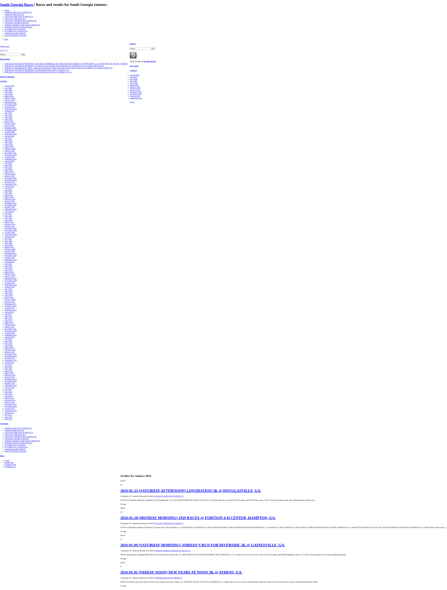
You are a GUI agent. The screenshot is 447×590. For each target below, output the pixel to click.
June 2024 (8, 140)
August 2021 (9, 212)
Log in (7, 460)
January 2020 (10, 251)
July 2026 (8, 88)
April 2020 (9, 245)
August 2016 (9, 337)
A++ (6, 50)
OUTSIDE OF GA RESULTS (16, 31)
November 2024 (11, 130)
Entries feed (9, 463)
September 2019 (11, 260)
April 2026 (9, 94)
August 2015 (9, 363)
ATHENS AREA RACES (14, 14)
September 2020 (11, 235)
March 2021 (9, 222)
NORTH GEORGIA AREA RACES (18, 27)
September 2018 (11, 285)
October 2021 (10, 207)
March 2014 (9, 398)
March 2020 (9, 247)
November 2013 (11, 407)
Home (7, 10)
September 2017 (11, 310)
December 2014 (10, 379)
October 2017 (10, 308)
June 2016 (8, 342)
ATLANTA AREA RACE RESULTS (19, 17)
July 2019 (8, 264)
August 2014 (9, 388)
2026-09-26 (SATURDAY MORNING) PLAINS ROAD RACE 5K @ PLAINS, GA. (37, 70)
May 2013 (8, 419)
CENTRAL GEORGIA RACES (17, 23)
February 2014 (10, 400)
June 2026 (8, 90)
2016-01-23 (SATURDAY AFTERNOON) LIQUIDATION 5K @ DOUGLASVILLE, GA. (190, 490)
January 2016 (10, 352)
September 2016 (11, 335)
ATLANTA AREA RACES (15, 19)
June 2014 (8, 392)
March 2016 (9, 348)
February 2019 (10, 274)
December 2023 (10, 153)
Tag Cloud (134, 66)
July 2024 (8, 138)
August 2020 (9, 237)
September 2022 (11, 184)
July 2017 (8, 314)
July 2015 (8, 365)
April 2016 (9, 346)
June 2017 (8, 316)
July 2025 (8, 113)
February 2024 (10, 149)
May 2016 (8, 344)
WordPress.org (10, 467)
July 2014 (8, 390)
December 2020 (10, 228)
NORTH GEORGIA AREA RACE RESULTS (22, 25)
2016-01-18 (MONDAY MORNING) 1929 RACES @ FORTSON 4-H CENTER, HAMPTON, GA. (198, 518)
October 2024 (10, 132)
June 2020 (8, 241)
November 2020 (11, 230)
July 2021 (8, 214)
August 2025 (9, 111)
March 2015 (9, 373)
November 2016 (11, 331)
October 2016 (10, 333)
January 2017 (10, 327)
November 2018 (11, 281)
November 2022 (11, 180)
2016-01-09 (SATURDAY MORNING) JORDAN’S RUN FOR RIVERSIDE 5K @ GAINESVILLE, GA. (202, 545)
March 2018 (9, 298)
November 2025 (11, 105)
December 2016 (10, 329)
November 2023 (11, 155)
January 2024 (10, 151)
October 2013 (10, 409)
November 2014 (11, 381)
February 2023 (10, 174)
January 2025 (10, 126)
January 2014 (10, 402)
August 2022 (9, 186)
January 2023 (10, 176)
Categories (4, 424)
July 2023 (8, 163)
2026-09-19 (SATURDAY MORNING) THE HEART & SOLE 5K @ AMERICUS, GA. (38, 72)
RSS (6, 39)
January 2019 (10, 277)
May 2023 (8, 168)
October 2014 (10, 383)
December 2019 (10, 254)
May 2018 (8, 293)
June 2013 (8, 417)
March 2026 (9, 96)
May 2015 (8, 369)
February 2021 (10, 224)
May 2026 (8, 92)
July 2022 (8, 189)
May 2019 (8, 268)
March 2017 (9, 323)
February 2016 (10, 350)
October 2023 (10, 157)
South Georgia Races (16, 4)
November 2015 (11, 356)
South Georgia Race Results (15, 33)
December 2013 (10, 404)
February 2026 (10, 98)
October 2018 (10, 283)
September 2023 (11, 159)
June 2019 (8, 266)
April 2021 (9, 220)
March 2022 (9, 197)
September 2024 (11, 134)
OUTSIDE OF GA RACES (15, 29)
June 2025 (8, 115)
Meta (2, 456)
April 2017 (9, 321)
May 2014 (8, 394)
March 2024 (9, 147)
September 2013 (11, 411)
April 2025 (9, 119)
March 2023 (9, 172)
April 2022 (9, 195)
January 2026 (10, 101)
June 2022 (8, 191)
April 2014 (9, 396)
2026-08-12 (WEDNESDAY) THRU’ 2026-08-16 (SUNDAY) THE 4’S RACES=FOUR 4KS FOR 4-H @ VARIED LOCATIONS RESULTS (58, 68)
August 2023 (9, 161)
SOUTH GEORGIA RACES (16, 35)
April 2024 (9, 145)
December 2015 (10, 354)
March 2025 (9, 121)
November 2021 (11, 205)
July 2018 (8, 289)
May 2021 (8, 218)
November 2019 (11, 256)
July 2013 (8, 415)
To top (132, 102)
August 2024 (9, 136)
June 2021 (8, 216)
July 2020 (8, 239)
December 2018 (10, 279)
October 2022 (10, 182)
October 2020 (10, 233)
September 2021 (11, 210)
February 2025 (10, 124)
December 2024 (10, 128)
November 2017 (11, 306)
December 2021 (10, 203)
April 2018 (9, 295)
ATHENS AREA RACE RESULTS (18, 12)
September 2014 (11, 386)
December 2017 (10, 304)
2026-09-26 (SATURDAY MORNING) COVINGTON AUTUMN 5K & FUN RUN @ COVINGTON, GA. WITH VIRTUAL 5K (54, 66)
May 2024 (8, 142)
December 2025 (10, 103)
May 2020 (8, 243)
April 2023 (9, 170)
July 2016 (8, 339)
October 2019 (10, 258)
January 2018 (10, 302)
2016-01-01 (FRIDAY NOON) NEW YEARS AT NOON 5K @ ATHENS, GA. (181, 572)
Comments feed (10, 465)
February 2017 (10, 325)
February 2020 (10, 249)
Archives (3, 81)
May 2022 (8, 193)
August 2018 (9, 287)
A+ (3, 50)
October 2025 (10, 107)
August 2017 (9, 312)
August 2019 (9, 262)
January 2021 (10, 226)
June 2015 (8, 367)
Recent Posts (5, 59)
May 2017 (8, 319)
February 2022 (10, 199)
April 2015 (9, 371)
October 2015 (10, 358)
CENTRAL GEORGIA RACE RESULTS (21, 21)
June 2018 (8, 291)
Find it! (133, 44)
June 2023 (8, 166)
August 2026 (9, 86)
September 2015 (11, 360)
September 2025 (11, 109)
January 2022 (10, 201)
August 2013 (9, 413)
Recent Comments (7, 77)
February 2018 (10, 300)
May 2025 (8, 117)
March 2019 (9, 272)
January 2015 (10, 377)
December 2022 (10, 178)
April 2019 (9, 270)
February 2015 (10, 375)
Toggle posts (4, 46)
